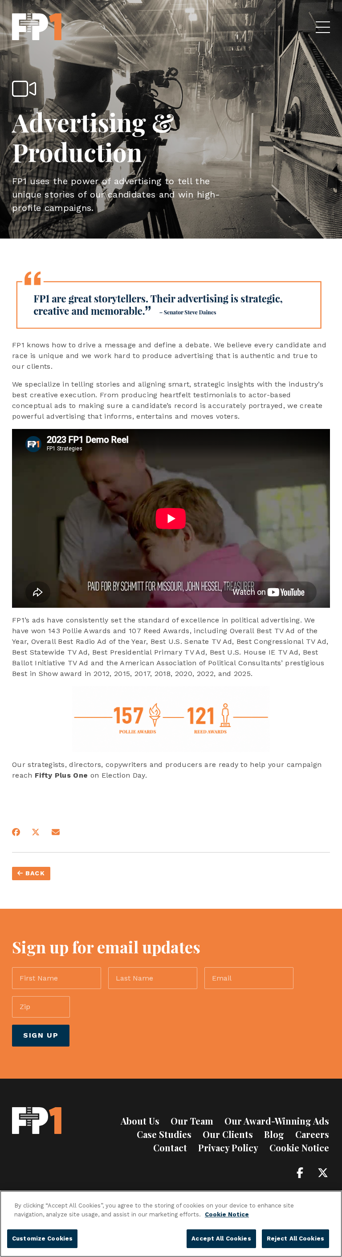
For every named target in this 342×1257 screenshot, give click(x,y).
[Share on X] (35, 832)
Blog (274, 1134)
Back (34, 873)
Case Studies (164, 1134)
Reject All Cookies (295, 1238)
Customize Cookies (42, 1238)
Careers (312, 1134)
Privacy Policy (228, 1148)
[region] (171, 1224)
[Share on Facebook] (16, 832)
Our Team (192, 1121)
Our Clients (228, 1134)
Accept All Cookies (221, 1238)
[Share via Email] (55, 832)
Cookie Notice (299, 1148)
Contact (170, 1148)
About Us (140, 1121)
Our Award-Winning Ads (276, 1121)
